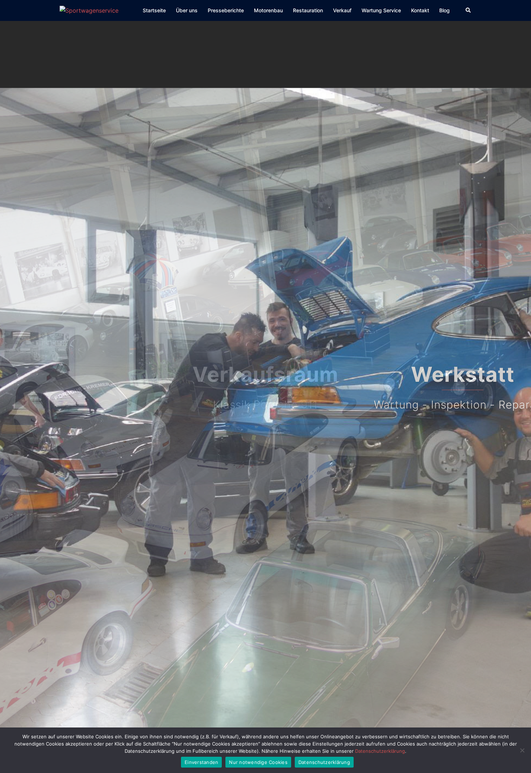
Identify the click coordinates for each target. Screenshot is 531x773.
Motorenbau (268, 10)
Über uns (187, 10)
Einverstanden (201, 762)
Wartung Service (381, 10)
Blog (444, 10)
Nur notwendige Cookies (258, 762)
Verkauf (342, 10)
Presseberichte (226, 10)
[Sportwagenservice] (89, 10)
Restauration (308, 10)
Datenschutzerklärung (380, 751)
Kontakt (420, 10)
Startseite (154, 10)
